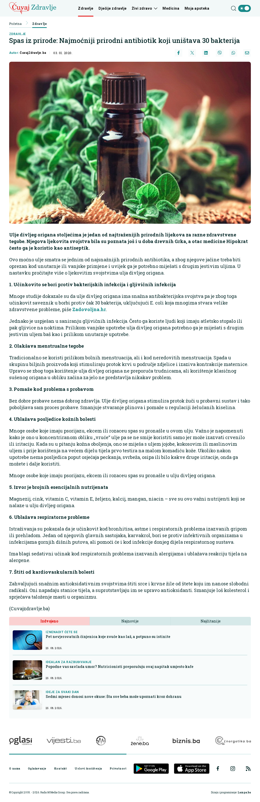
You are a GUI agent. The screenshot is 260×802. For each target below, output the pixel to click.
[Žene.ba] (139, 740)
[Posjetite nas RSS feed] (248, 768)
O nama (14, 768)
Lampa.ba (244, 792)
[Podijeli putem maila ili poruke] (247, 53)
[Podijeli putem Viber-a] (219, 53)
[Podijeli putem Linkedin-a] (206, 53)
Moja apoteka (197, 8)
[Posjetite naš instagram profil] (232, 768)
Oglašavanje (37, 768)
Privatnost (118, 768)
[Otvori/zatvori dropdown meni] (154, 8)
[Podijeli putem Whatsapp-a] (233, 53)
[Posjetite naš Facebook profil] (218, 768)
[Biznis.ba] (186, 740)
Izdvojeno (49, 621)
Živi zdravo (142, 8)
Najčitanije (211, 621)
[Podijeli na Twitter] (192, 53)
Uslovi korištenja (88, 768)
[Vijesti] (63, 740)
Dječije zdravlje (113, 8)
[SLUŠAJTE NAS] (101, 740)
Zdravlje (85, 8)
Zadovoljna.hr (89, 309)
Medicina (170, 8)
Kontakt (60, 768)
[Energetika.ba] (233, 740)
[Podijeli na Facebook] (178, 53)
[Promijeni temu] (244, 8)
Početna (15, 24)
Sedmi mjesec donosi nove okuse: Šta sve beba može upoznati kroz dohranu (114, 696)
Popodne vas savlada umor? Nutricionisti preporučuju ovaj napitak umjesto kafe (119, 666)
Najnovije (130, 621)
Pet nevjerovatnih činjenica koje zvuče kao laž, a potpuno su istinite (108, 636)
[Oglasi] (20, 740)
